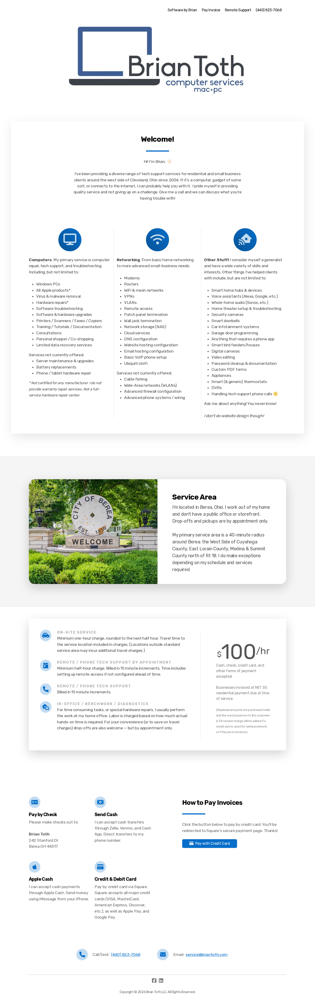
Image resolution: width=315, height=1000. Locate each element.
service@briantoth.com (207, 954)
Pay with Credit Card (212, 843)
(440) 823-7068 (125, 954)
